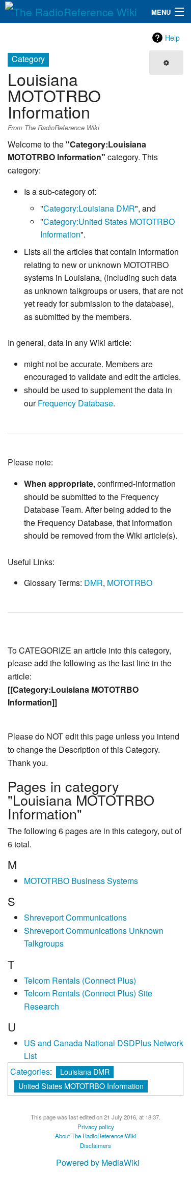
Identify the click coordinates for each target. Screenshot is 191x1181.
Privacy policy (95, 1127)
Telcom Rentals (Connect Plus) (80, 980)
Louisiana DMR (85, 1071)
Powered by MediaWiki (98, 1162)
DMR (93, 582)
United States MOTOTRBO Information (81, 1085)
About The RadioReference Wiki (96, 1136)
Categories (30, 1071)
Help (172, 38)
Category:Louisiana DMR (89, 208)
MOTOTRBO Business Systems (81, 881)
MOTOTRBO (129, 582)
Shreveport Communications (75, 917)
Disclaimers (95, 1145)
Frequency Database (75, 403)
